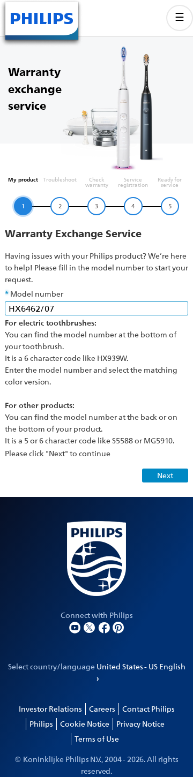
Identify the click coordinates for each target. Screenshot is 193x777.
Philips (41, 723)
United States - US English (140, 666)
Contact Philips (148, 708)
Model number (36, 293)
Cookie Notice (84, 723)
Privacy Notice (140, 723)
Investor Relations (50, 708)
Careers (102, 708)
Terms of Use (97, 738)
